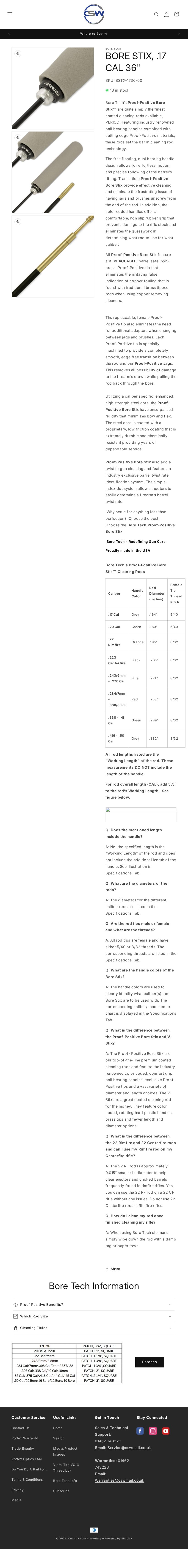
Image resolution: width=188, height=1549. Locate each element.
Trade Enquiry (22, 1448)
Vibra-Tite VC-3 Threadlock (66, 1467)
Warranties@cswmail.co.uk (119, 1480)
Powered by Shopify (118, 1538)
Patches (149, 1362)
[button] (10, 14)
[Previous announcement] (9, 34)
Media (16, 1500)
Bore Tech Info (65, 1481)
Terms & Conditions (27, 1479)
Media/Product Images (65, 1451)
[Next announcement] (179, 34)
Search (59, 1438)
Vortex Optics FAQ (26, 1459)
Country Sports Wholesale (86, 1538)
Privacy (17, 1490)
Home (57, 1428)
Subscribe (61, 1491)
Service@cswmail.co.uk (129, 1447)
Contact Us (20, 1428)
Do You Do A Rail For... (29, 1469)
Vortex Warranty (24, 1438)
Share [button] (115, 1269)
